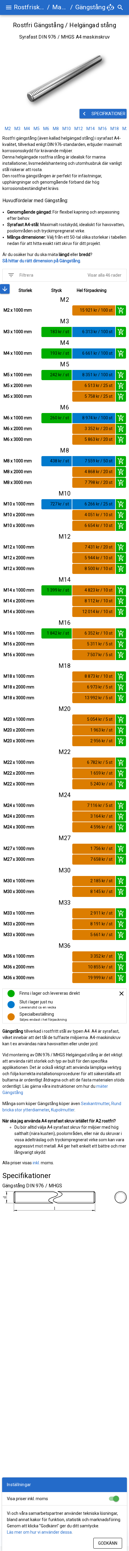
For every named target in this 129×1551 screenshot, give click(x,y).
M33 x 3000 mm (19, 934)
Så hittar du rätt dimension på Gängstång (41, 260)
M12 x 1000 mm (19, 547)
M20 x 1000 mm (19, 719)
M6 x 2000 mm (18, 428)
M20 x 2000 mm (19, 730)
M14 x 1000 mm (19, 590)
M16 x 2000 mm (19, 644)
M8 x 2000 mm (18, 471)
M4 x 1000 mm (18, 353)
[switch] (113, 1499)
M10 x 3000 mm (19, 525)
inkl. (36, 1162)
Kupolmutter (62, 1109)
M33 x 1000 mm (19, 913)
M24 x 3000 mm (19, 827)
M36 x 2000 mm (19, 967)
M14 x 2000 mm (19, 600)
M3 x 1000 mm (18, 331)
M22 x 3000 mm (19, 783)
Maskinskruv (60, 7)
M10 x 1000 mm (19, 504)
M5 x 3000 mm (18, 396)
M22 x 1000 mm (19, 762)
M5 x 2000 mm (18, 385)
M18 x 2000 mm (19, 687)
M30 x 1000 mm (19, 880)
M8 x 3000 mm (18, 482)
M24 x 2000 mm (19, 816)
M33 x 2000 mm (19, 923)
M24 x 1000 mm (19, 805)
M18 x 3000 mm (19, 697)
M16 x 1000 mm (19, 633)
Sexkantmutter (95, 1103)
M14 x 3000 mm (19, 611)
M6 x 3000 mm (18, 439)
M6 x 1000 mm (18, 417)
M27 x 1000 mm (19, 848)
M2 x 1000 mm (18, 310)
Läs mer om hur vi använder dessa (39, 1532)
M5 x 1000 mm (18, 374)
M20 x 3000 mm (19, 740)
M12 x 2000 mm (19, 557)
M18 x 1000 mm (19, 676)
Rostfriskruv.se (29, 7)
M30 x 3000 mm (19, 891)
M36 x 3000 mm (19, 977)
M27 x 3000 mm (19, 859)
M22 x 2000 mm (19, 773)
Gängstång (90, 7)
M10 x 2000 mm (19, 514)
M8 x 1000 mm (18, 460)
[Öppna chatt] (110, 7)
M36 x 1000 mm (19, 956)
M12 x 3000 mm (19, 568)
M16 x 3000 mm (19, 654)
